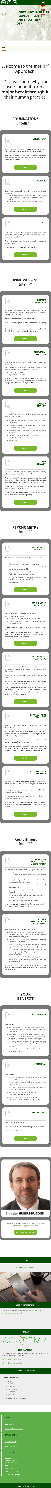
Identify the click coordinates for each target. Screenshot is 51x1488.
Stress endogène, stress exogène (13, 1313)
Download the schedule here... (14, 1359)
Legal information (11, 1446)
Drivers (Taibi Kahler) (36, 1311)
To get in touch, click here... (25, 1268)
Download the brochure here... (15, 1363)
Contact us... (9, 1468)
